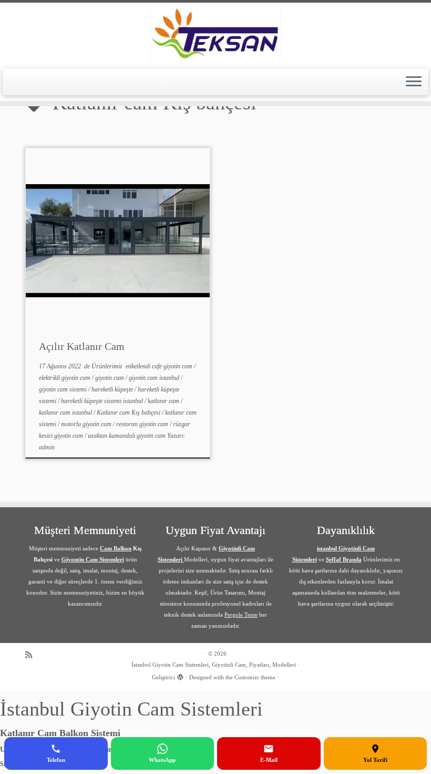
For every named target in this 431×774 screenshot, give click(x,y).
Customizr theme (254, 677)
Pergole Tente (241, 614)
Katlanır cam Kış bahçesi (129, 412)
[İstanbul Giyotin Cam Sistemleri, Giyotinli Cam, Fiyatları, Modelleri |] (215, 34)
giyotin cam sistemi (63, 389)
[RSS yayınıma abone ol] (32, 654)
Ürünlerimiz (107, 366)
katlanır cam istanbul (66, 412)
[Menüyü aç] (414, 82)
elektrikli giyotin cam (65, 377)
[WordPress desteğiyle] (180, 675)
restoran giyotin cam (143, 424)
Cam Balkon (115, 548)
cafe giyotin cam (173, 366)
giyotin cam (110, 377)
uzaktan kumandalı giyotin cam (127, 435)
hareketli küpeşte (113, 389)
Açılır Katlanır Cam (82, 346)
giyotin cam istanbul (155, 377)
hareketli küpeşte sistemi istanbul (103, 401)
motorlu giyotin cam (87, 424)
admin (47, 447)
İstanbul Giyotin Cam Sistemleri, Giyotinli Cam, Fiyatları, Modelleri (213, 664)
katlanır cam (164, 401)
